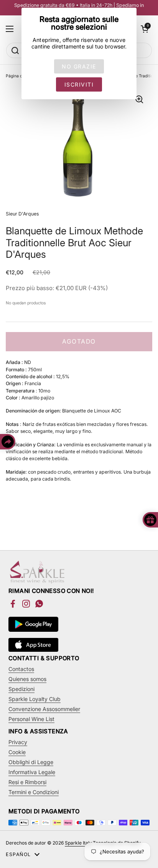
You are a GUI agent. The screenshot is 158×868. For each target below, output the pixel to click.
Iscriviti (79, 84)
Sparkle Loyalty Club (34, 699)
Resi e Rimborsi (27, 782)
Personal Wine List (31, 719)
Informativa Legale (31, 772)
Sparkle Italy (78, 843)
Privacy (17, 742)
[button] (144, 29)
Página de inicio (21, 75)
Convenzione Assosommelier (44, 709)
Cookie (17, 752)
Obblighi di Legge (30, 762)
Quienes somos (27, 679)
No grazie (79, 66)
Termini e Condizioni (33, 792)
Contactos (21, 669)
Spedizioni (21, 689)
